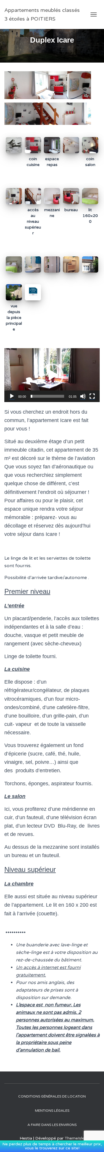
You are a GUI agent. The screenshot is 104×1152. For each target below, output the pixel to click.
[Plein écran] (92, 396)
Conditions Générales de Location (52, 1096)
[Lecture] (12, 396)
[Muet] (83, 396)
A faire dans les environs (52, 1125)
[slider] (47, 396)
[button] (52, 375)
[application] (52, 375)
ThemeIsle (74, 1138)
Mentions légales (52, 1111)
